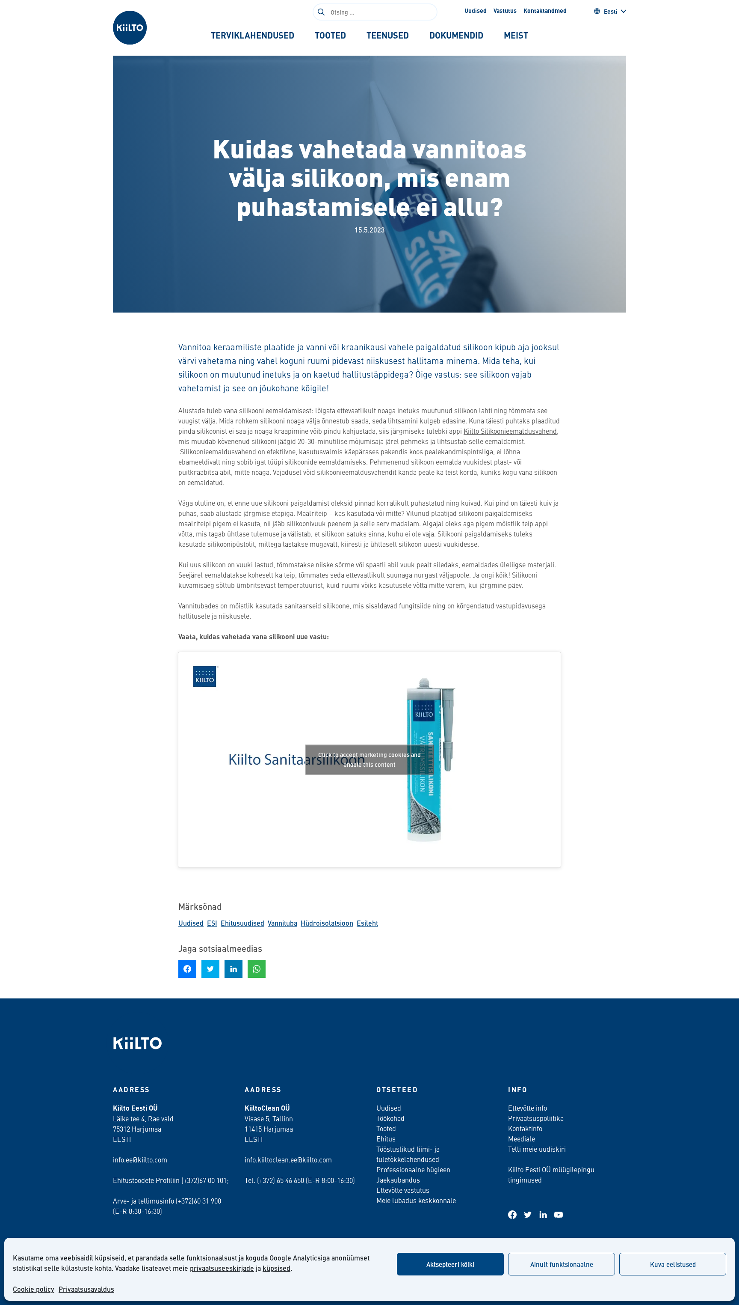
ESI (212, 923)
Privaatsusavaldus (86, 1289)
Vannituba (282, 923)
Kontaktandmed (545, 10)
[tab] (252, 35)
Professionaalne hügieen (413, 1169)
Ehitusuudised (242, 923)
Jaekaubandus (398, 1179)
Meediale (521, 1138)
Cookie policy (33, 1289)
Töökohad (390, 1118)
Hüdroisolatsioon (327, 923)
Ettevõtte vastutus (402, 1190)
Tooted (386, 1128)
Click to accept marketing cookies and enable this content (369, 759)
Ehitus (386, 1138)
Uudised (475, 10)
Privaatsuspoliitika (536, 1118)
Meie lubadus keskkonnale (416, 1200)
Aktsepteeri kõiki (450, 1264)
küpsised (276, 1268)
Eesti (611, 11)
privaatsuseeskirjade (222, 1268)
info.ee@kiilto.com (140, 1159)
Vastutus (505, 10)
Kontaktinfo (525, 1128)
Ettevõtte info (527, 1107)
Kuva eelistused (673, 1264)
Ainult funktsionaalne (561, 1264)
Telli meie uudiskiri (537, 1148)
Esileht (367, 923)
